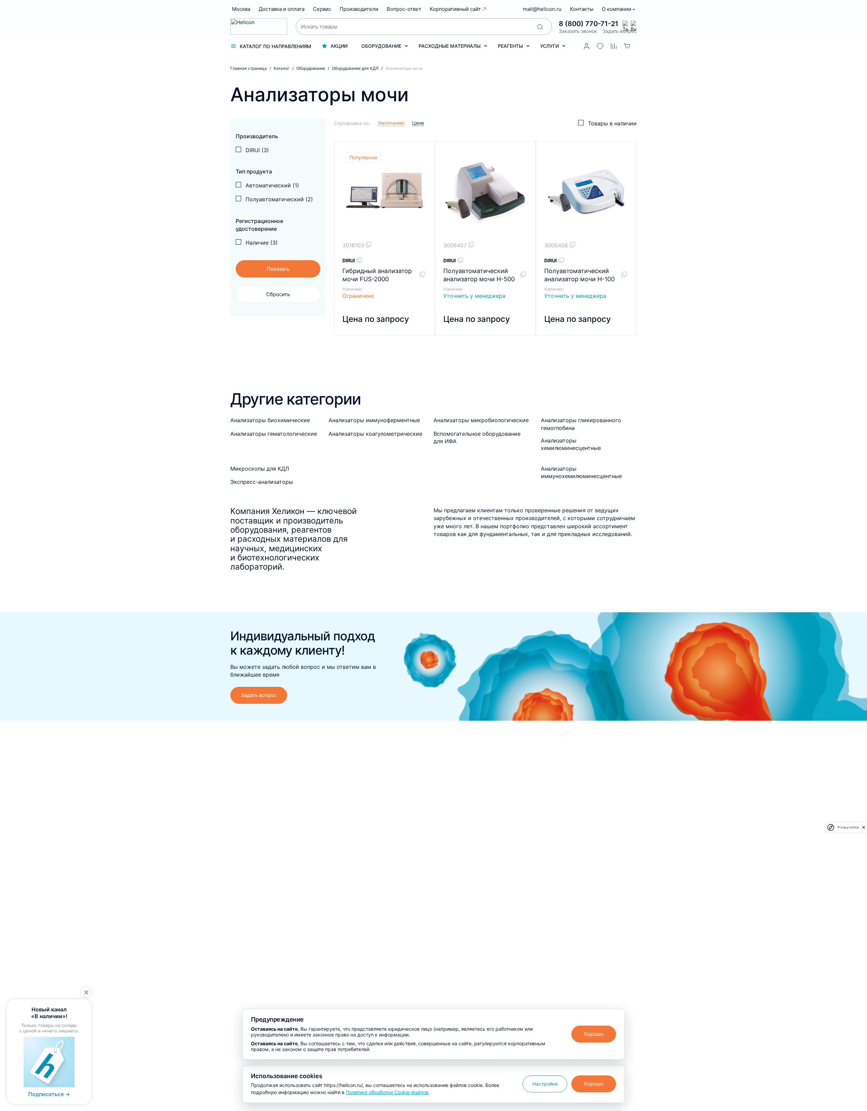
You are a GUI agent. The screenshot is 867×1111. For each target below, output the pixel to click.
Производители (359, 9)
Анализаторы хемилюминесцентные (571, 444)
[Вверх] (849, 964)
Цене (418, 123)
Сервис (322, 9)
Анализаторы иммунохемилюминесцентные (581, 472)
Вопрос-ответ (404, 9)
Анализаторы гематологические (273, 433)
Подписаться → (49, 1094)
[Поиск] (540, 27)
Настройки (544, 1084)
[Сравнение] (614, 46)
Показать (278, 269)
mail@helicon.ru (542, 9)
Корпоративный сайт (455, 9)
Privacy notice (848, 827)
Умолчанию (391, 123)
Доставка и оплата (281, 9)
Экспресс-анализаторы (261, 481)
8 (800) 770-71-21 (588, 24)
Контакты (581, 9)
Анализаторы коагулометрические (375, 433)
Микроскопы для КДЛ (259, 468)
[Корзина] (627, 46)
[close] (863, 827)
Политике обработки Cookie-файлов (387, 1092)
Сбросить (278, 294)
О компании (617, 9)
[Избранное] (600, 46)
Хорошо (594, 1034)
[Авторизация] (587, 46)
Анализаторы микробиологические (481, 420)
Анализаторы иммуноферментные (374, 420)
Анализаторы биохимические (270, 420)
